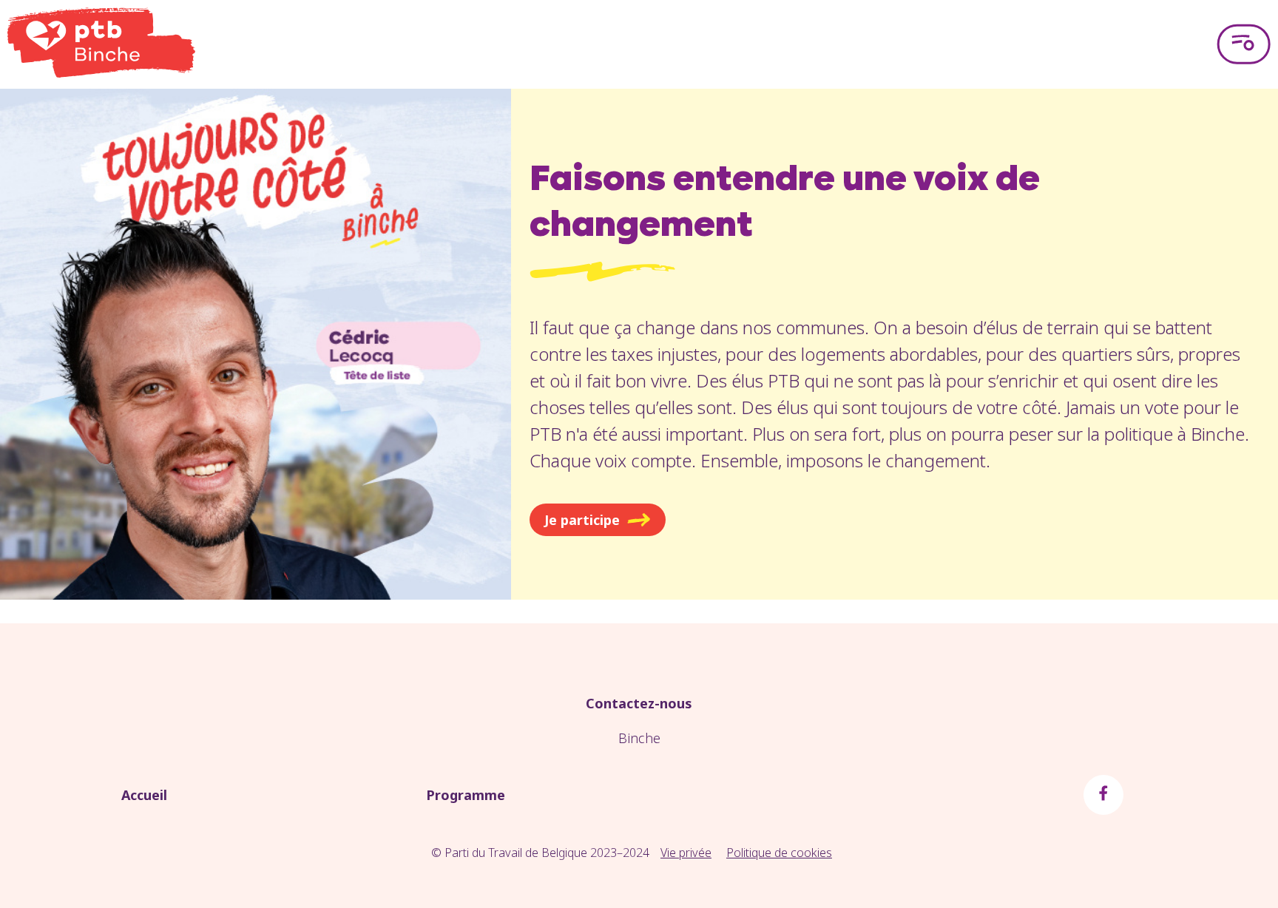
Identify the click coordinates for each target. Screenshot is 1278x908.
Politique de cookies (779, 852)
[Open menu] (1244, 44)
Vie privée (685, 852)
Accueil (144, 795)
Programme (465, 795)
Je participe (582, 520)
